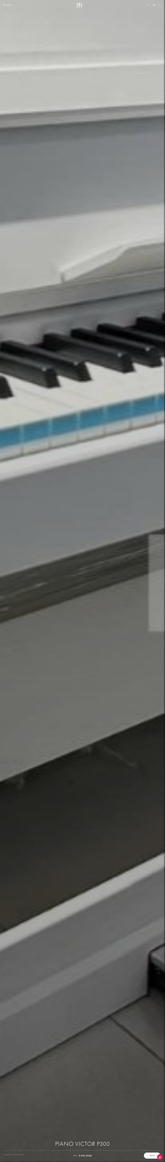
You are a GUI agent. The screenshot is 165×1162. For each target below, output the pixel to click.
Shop (152, 1155)
